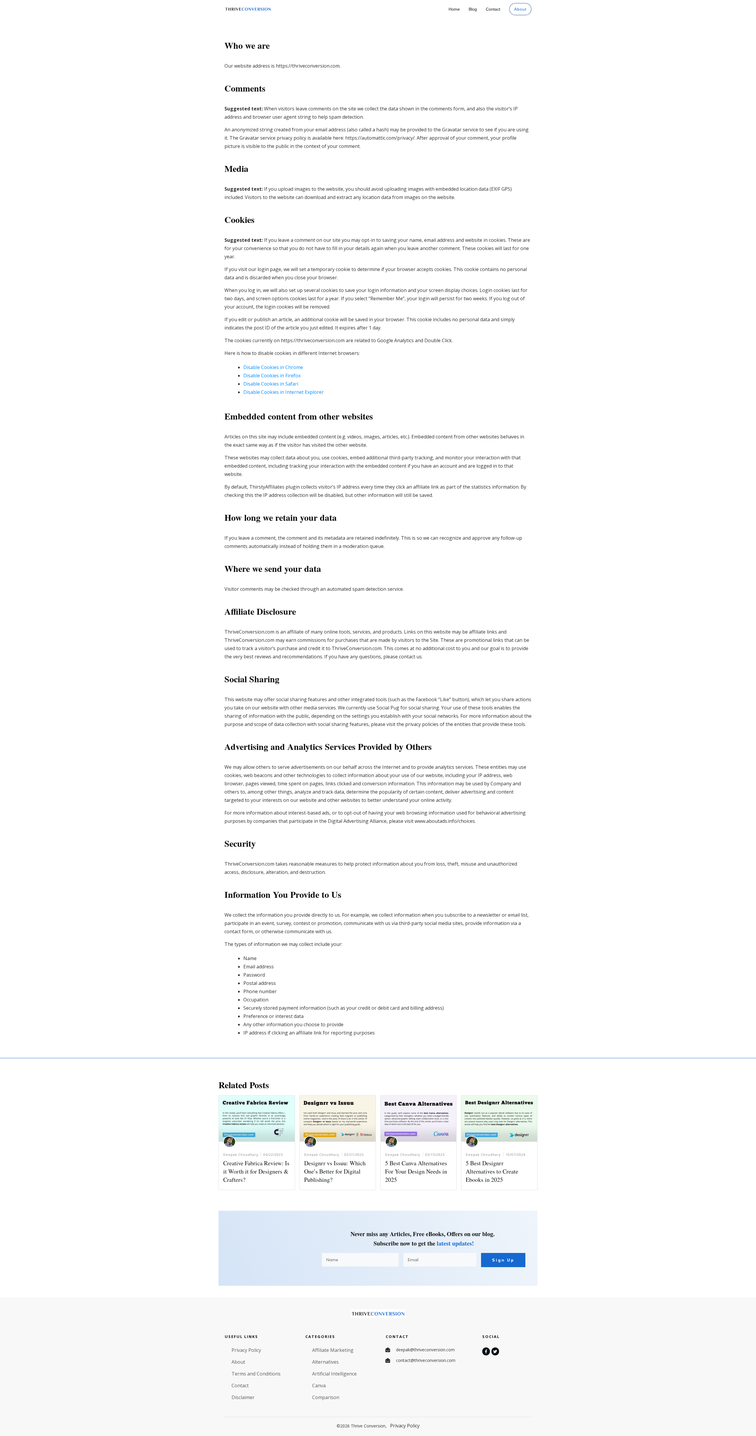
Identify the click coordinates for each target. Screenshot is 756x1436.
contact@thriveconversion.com (425, 1360)
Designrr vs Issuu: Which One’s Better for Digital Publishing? (335, 1171)
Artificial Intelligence (334, 1373)
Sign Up (503, 1260)
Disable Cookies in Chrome (273, 367)
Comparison (325, 1397)
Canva (319, 1385)
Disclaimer (243, 1397)
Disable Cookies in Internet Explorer (283, 392)
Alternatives (325, 1362)
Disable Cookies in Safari (270, 384)
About (238, 1362)
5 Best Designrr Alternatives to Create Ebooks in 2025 (492, 1171)
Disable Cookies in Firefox (272, 375)
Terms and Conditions (256, 1373)
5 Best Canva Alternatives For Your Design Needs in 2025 (416, 1171)
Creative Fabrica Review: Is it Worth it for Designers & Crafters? (256, 1171)
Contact (240, 1385)
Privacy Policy (246, 1350)
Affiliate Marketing (332, 1350)
